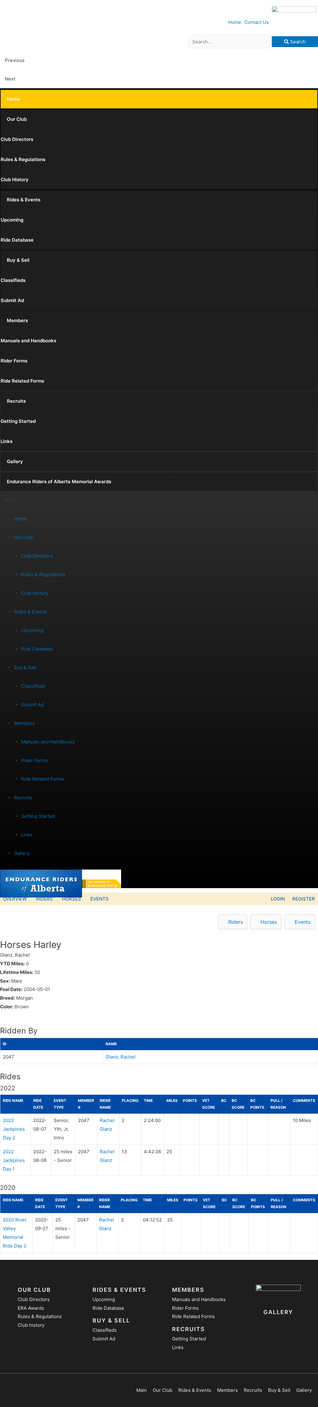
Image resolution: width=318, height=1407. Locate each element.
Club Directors (17, 139)
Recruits (16, 401)
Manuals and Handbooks (28, 341)
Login (278, 899)
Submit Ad (12, 300)
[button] (159, 500)
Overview (15, 899)
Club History (15, 179)
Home (234, 22)
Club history (31, 1325)
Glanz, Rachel (120, 1057)
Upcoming (12, 220)
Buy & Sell (18, 260)
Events (99, 899)
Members (17, 320)
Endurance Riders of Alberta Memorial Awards (59, 481)
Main (141, 1390)
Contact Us (256, 22)
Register (303, 899)
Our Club (17, 119)
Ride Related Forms (22, 381)
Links (6, 441)
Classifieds (13, 280)
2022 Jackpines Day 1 (14, 1160)
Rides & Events (23, 200)
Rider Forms (14, 361)
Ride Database (17, 240)
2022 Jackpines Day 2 (14, 1129)
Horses (71, 899)
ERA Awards (31, 1308)
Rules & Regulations (23, 159)
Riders (44, 899)
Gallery (15, 461)
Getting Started (18, 421)
